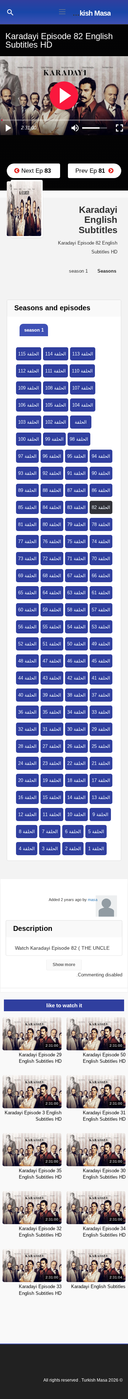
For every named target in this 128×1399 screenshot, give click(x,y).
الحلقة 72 (52, 558)
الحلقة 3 (50, 848)
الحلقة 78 (101, 524)
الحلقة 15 (52, 797)
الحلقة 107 (82, 388)
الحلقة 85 (27, 507)
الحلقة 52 (27, 644)
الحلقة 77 (27, 541)
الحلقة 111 (55, 371)
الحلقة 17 (101, 780)
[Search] (10, 12)
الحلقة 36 (27, 712)
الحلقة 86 (101, 490)
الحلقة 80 (52, 524)
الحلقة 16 (27, 797)
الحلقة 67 (76, 575)
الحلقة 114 (55, 354)
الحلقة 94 (101, 456)
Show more (64, 964)
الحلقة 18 (76, 780)
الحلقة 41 (101, 678)
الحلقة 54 (76, 626)
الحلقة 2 (73, 848)
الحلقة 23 (52, 763)
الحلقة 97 (27, 456)
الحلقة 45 (101, 661)
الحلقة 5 (96, 831)
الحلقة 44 (27, 678)
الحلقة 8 (27, 831)
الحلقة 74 (101, 541)
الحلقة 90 (101, 473)
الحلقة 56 (27, 626)
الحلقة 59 (52, 609)
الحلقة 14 (76, 797)
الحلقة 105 (55, 405)
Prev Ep (91, 170)
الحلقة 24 (27, 763)
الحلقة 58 (76, 609)
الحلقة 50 (76, 644)
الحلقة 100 (28, 439)
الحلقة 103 (28, 422)
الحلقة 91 (76, 473)
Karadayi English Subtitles (98, 1286)
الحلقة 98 (79, 439)
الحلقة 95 (76, 456)
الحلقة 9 (100, 814)
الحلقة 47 (52, 661)
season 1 (34, 330)
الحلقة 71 (76, 558)
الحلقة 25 (101, 746)
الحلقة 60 (27, 609)
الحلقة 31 (52, 729)
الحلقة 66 (101, 575)
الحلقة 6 (73, 831)
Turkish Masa (90, 13)
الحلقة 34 (76, 712)
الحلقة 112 (28, 371)
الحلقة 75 (76, 541)
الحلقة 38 (76, 695)
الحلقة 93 (27, 473)
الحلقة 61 (101, 592)
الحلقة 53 (101, 626)
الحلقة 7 (50, 831)
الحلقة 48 (27, 661)
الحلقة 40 (27, 695)
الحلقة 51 (52, 644)
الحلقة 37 (101, 695)
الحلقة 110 (82, 371)
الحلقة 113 (82, 354)
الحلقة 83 (76, 507)
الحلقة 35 (52, 712)
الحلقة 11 (52, 814)
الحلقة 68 (52, 575)
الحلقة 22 (76, 763)
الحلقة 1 (96, 848)
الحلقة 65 (27, 592)
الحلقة (81, 422)
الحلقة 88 (52, 490)
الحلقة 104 (82, 405)
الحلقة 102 (55, 422)
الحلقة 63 (76, 592)
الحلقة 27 (52, 746)
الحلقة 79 (76, 524)
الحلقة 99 (54, 439)
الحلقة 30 (76, 729)
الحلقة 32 (27, 729)
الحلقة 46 (76, 661)
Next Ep (35, 170)
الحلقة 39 (52, 695)
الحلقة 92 (52, 473)
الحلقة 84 (52, 507)
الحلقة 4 (27, 848)
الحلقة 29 (101, 729)
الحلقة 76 (52, 541)
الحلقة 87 (76, 490)
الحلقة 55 (52, 626)
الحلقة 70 (101, 558)
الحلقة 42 (76, 678)
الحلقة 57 (101, 609)
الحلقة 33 (101, 712)
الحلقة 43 (52, 678)
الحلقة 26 (76, 746)
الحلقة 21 (101, 763)
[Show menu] (62, 11)
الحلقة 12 (27, 814)
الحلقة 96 (52, 456)
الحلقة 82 (101, 507)
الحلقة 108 (55, 388)
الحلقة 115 (28, 354)
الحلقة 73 (27, 558)
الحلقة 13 (101, 797)
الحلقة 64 (52, 592)
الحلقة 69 (27, 575)
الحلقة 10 (76, 814)
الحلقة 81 (27, 524)
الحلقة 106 (28, 405)
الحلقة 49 (101, 644)
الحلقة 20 (27, 780)
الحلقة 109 (28, 388)
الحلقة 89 (27, 490)
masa (92, 899)
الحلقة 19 (52, 780)
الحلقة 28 (27, 746)
